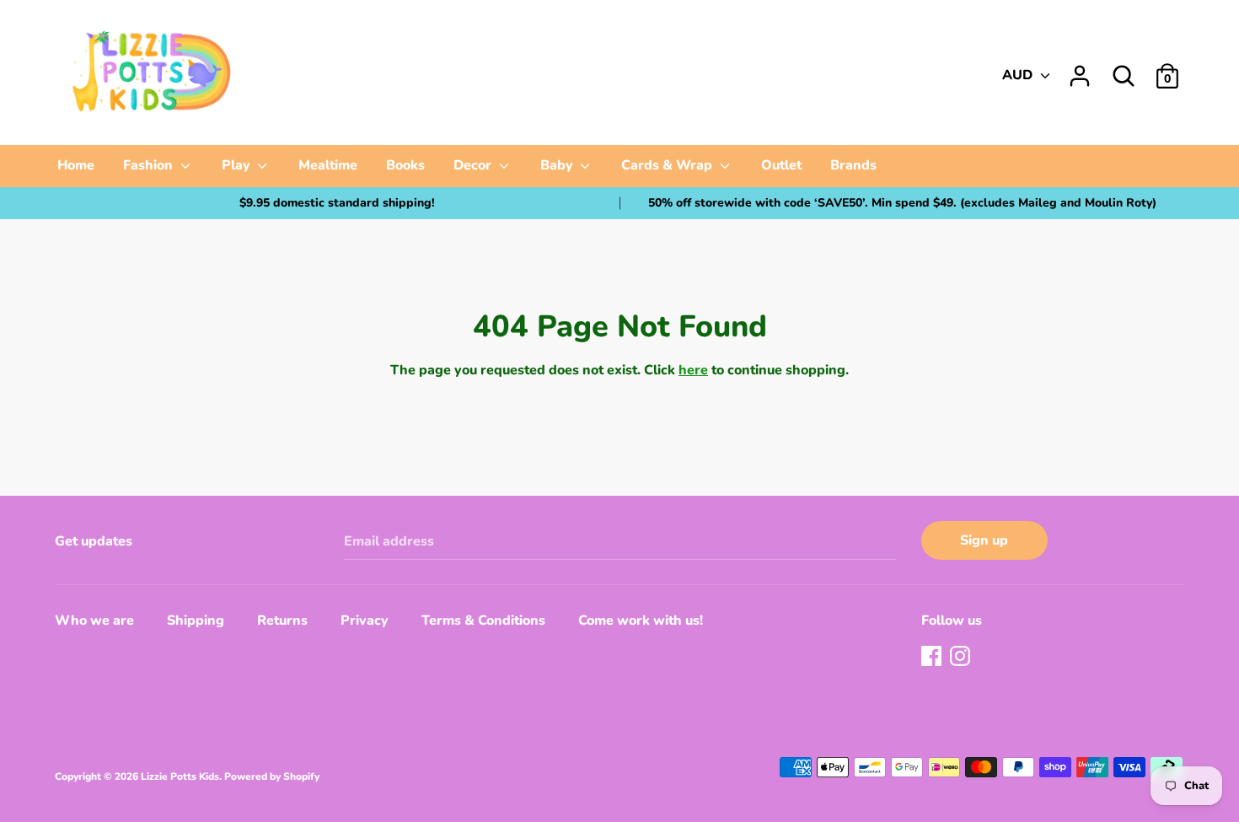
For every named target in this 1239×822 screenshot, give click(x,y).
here (693, 370)
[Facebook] (933, 657)
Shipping (195, 620)
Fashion (149, 165)
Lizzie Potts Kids (180, 776)
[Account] (1080, 69)
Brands (853, 165)
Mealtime (327, 165)
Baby (558, 165)
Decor (474, 165)
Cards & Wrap (668, 165)
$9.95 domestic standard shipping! (337, 203)
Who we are (94, 620)
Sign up (984, 540)
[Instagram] (962, 657)
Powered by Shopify (271, 776)
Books (405, 165)
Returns (282, 620)
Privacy (365, 620)
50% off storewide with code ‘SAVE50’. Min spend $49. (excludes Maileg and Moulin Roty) (902, 203)
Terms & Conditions (483, 620)
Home (75, 165)
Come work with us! (640, 620)
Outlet (781, 165)
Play (238, 165)
